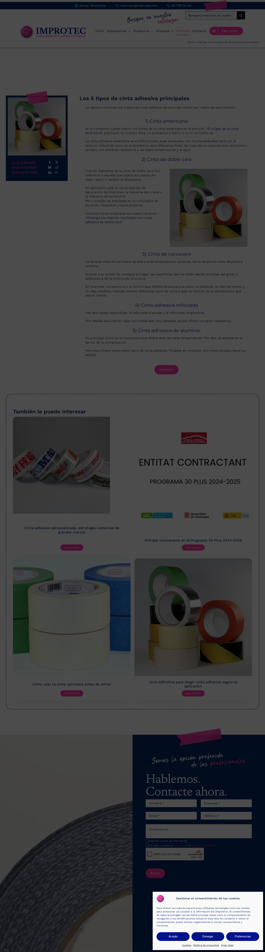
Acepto (173, 936)
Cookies (186, 945)
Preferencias (243, 936)
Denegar (207, 936)
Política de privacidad (206, 945)
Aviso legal (227, 945)
